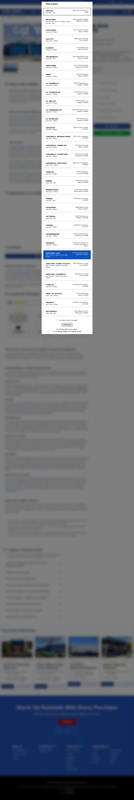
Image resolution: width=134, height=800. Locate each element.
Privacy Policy (63, 331)
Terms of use (76, 331)
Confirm (67, 325)
